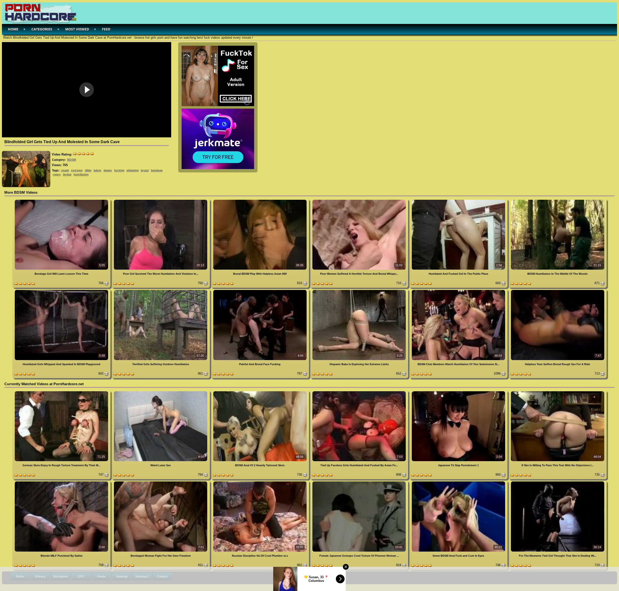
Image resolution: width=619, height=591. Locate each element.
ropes (57, 174)
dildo (88, 170)
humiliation (81, 174)
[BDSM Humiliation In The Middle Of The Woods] (557, 200)
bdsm (97, 170)
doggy (107, 170)
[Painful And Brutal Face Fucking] (260, 291)
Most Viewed (77, 29)
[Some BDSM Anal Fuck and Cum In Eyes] (458, 482)
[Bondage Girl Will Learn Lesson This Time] (61, 200)
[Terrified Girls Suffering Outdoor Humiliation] (161, 291)
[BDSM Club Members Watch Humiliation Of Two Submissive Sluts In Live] (458, 291)
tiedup (67, 174)
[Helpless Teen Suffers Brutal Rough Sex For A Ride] (557, 291)
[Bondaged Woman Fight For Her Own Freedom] (161, 482)
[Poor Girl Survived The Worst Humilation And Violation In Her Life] (161, 200)
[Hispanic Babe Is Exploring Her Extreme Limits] (359, 291)
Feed (106, 29)
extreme (77, 170)
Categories (41, 29)
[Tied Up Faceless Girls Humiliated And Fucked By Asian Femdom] (359, 392)
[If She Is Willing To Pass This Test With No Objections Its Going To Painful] (557, 392)
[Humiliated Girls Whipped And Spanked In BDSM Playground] (61, 291)
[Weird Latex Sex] (161, 392)
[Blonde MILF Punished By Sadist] (61, 482)
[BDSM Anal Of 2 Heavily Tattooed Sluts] (260, 392)
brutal (145, 170)
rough (65, 170)
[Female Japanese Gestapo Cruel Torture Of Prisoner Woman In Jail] (359, 482)
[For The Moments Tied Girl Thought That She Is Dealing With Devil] (557, 482)
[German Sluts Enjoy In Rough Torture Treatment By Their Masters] (61, 392)
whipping (132, 170)
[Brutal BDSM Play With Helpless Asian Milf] (260, 200)
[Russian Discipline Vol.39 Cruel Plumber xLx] (260, 482)
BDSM (71, 160)
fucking (119, 170)
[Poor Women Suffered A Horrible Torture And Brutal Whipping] (359, 200)
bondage (157, 170)
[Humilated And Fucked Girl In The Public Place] (458, 200)
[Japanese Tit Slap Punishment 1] (458, 392)
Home (13, 29)
